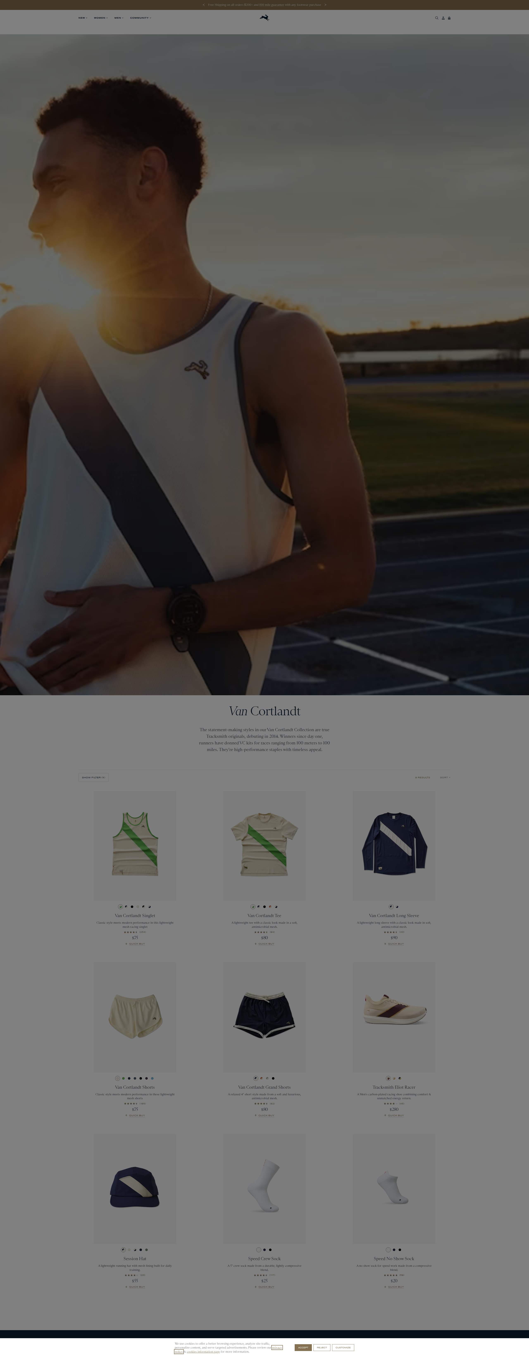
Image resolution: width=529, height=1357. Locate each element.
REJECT (322, 1347)
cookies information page (203, 1351)
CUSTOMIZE (343, 1347)
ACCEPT (303, 1347)
